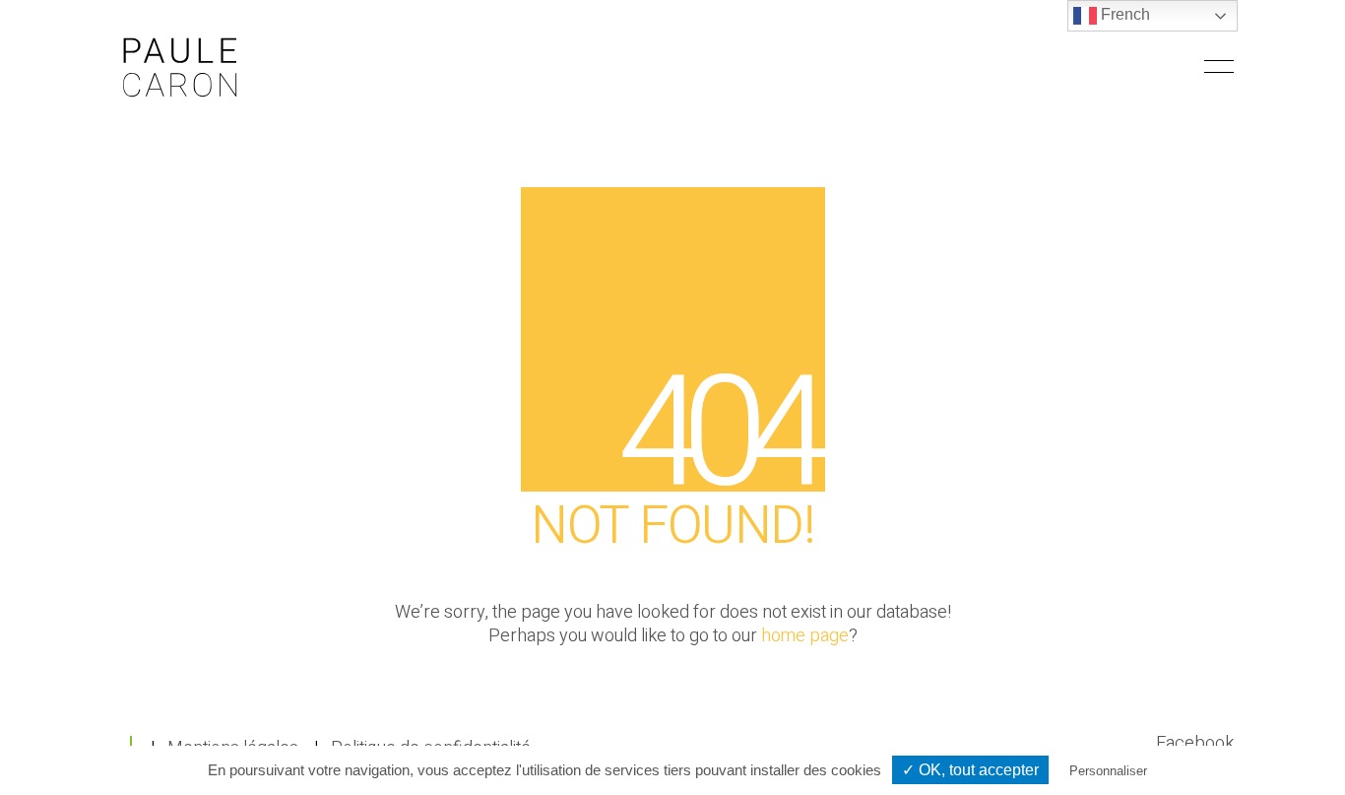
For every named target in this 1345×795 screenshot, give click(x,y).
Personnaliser (1108, 770)
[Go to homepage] (180, 66)
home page (805, 636)
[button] (1219, 67)
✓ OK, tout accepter (970, 770)
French (1123, 14)
